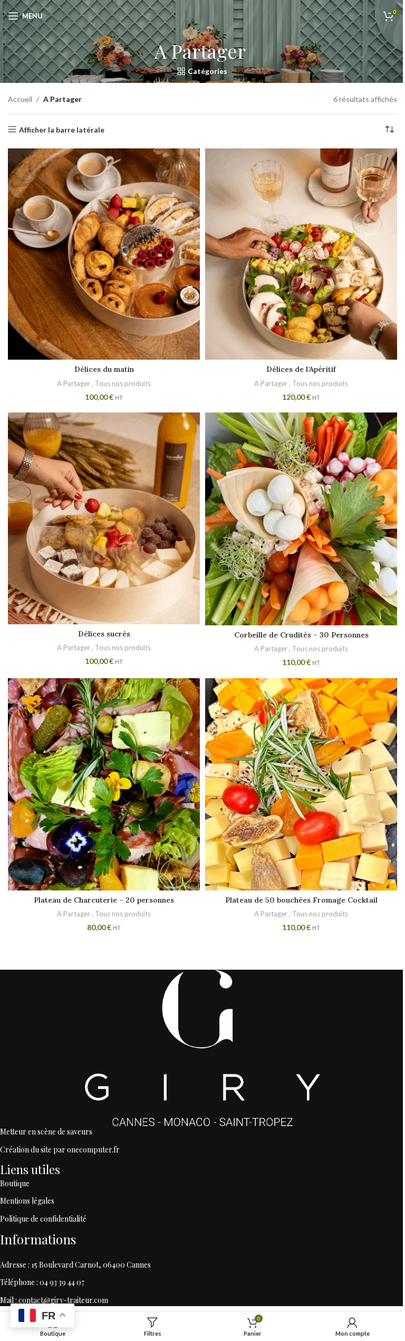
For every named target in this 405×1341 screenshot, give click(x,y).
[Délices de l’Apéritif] (301, 254)
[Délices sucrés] (104, 518)
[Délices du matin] (104, 254)
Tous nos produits (123, 383)
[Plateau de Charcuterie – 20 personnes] (104, 784)
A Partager (74, 383)
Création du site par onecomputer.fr (60, 1150)
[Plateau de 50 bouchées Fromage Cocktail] (301, 784)
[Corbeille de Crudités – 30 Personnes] (301, 518)
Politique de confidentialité (43, 1219)
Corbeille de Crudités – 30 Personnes (301, 635)
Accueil (20, 99)
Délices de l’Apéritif (301, 369)
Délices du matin (104, 369)
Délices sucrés (104, 634)
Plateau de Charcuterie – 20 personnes (104, 900)
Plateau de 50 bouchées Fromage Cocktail (301, 900)
